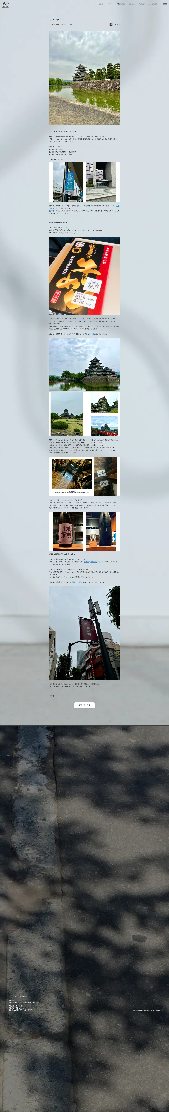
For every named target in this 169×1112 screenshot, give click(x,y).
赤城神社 (73, 582)
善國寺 (80, 582)
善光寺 (86, 562)
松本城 (91, 334)
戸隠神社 (93, 562)
